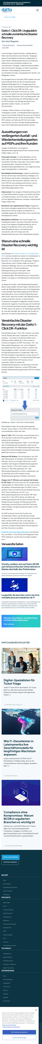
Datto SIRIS (5, 48)
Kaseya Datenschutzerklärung (11, 1027)
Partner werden (10, 862)
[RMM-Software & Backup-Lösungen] (7, 10)
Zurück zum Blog (9, 17)
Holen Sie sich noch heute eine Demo (15, 532)
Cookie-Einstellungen (19, 1037)
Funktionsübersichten (8, 45)
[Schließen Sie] (36, 1010)
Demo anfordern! (10, 857)
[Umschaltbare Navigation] (37, 10)
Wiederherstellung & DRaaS (24, 45)
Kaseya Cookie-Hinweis (9, 1025)
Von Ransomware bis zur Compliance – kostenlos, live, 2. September (17, 3)
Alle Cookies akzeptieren (19, 1032)
